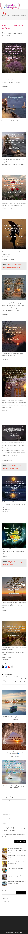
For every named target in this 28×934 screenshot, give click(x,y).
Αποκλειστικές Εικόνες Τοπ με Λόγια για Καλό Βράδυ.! (14, 786)
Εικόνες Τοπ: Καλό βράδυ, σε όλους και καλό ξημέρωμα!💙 (14, 752)
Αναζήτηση (4, 890)
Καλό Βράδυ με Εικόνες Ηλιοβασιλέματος (14, 717)
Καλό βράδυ (19, 33)
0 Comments (7, 35)
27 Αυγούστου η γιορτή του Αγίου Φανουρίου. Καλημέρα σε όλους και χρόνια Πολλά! (17, 850)
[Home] (2, 15)
